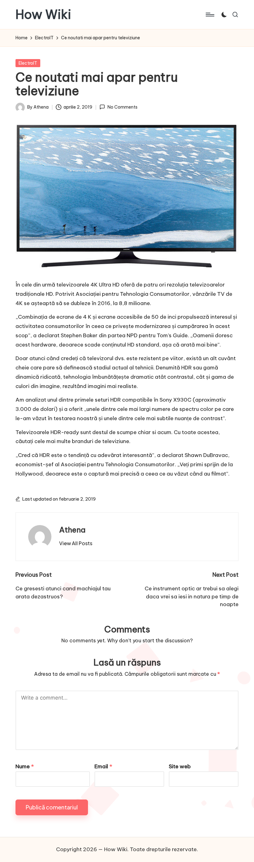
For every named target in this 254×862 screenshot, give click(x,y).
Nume (24, 766)
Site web (180, 766)
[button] (75, 543)
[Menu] (209, 14)
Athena (72, 529)
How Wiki (43, 14)
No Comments (122, 107)
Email (103, 766)
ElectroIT (28, 63)
